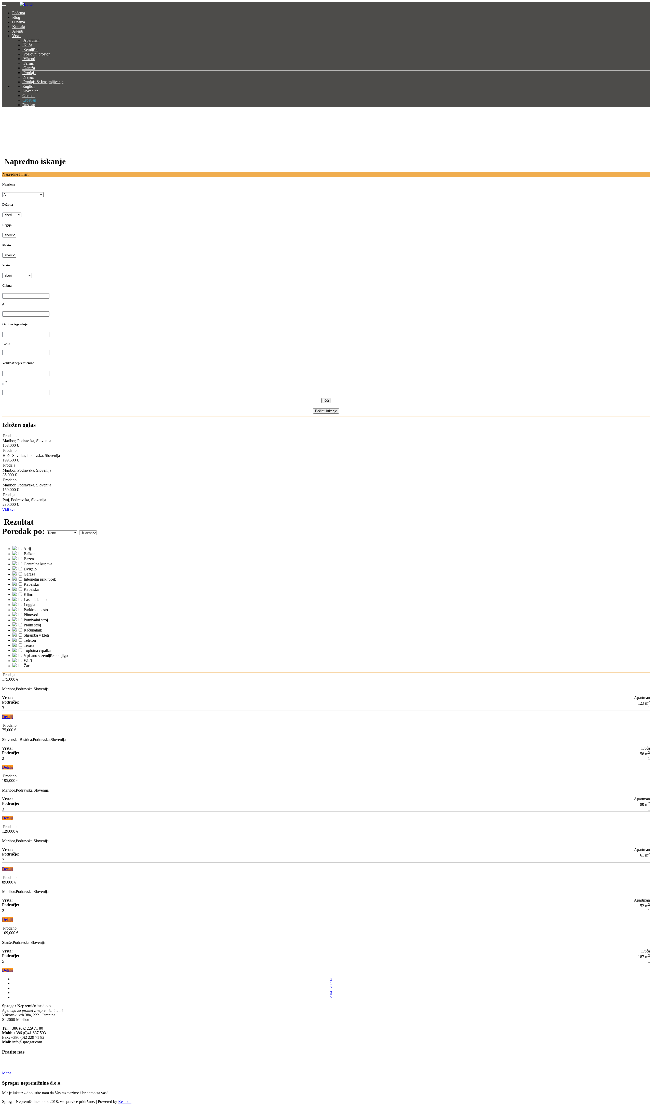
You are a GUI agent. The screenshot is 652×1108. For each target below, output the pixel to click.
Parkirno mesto (35, 610)
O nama (18, 22)
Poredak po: (23, 531)
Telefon (29, 640)
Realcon (124, 1101)
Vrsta (16, 36)
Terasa (28, 645)
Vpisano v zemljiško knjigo (45, 655)
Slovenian (30, 91)
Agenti (17, 31)
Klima (28, 594)
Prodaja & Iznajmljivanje (43, 82)
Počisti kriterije (326, 411)
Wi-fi (27, 660)
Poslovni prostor (36, 54)
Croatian (29, 100)
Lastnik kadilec (35, 599)
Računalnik (32, 630)
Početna (18, 13)
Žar (26, 666)
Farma (28, 63)
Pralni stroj (32, 625)
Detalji (7, 716)
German (28, 95)
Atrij (27, 548)
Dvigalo (30, 569)
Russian (28, 105)
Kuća (27, 45)
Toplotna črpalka (37, 650)
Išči (326, 400)
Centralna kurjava (37, 564)
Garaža (29, 68)
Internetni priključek (39, 579)
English (28, 86)
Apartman (31, 40)
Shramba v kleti (36, 635)
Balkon (29, 554)
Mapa (6, 1073)
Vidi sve (8, 509)
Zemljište (30, 49)
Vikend (29, 59)
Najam (28, 77)
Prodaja (29, 73)
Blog (16, 17)
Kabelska (31, 584)
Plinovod (30, 615)
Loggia (29, 604)
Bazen (28, 559)
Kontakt (18, 26)
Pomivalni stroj (35, 620)
